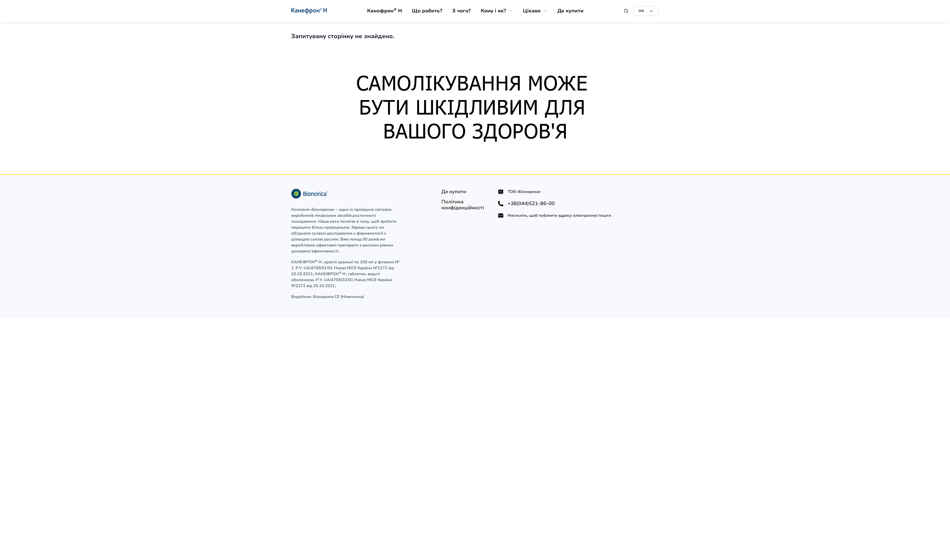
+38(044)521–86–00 (531, 204)
